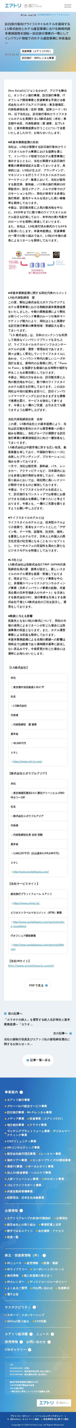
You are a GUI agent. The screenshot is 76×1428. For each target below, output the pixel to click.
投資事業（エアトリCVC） (47, 1118)
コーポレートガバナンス (48, 1269)
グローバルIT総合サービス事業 (27, 1106)
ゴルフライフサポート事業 (24, 1185)
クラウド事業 (38, 1124)
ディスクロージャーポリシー (48, 1281)
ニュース (32, 15)
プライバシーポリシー (20, 1416)
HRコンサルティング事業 (23, 1147)
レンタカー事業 (51, 1153)
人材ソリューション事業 (23, 1178)
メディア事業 (15, 1118)
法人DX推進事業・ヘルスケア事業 (29, 1172)
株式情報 (13, 1275)
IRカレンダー (15, 1281)
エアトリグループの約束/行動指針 (29, 1218)
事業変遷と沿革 (51, 1224)
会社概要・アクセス (51, 1230)
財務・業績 (51, 1263)
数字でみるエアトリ (20, 1230)
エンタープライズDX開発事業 (52, 1160)
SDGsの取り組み (18, 1321)
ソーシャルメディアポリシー (49, 1416)
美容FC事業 (14, 1166)
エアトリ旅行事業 (18, 1099)
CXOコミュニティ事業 (21, 1141)
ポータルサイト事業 (41, 1166)
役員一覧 (13, 1237)
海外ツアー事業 (17, 1160)
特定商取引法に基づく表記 (56, 1419)
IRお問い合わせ (43, 1288)
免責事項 (64, 1288)
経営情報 (32, 1263)
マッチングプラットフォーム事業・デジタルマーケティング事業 (38, 1133)
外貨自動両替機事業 (20, 1191)
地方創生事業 (15, 1124)
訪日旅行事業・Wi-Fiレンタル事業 (29, 1112)
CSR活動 (41, 1321)
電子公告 (13, 1294)
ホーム (24, 15)
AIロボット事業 (54, 1178)
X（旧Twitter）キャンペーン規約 (23, 1419)
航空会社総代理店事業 (21, 1153)
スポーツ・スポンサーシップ (25, 1315)
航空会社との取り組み (21, 1224)
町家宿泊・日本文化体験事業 (25, 1197)
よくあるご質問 (17, 1288)
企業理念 (62, 1218)
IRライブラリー (17, 1269)
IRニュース (14, 1263)
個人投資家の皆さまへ (38, 1275)
